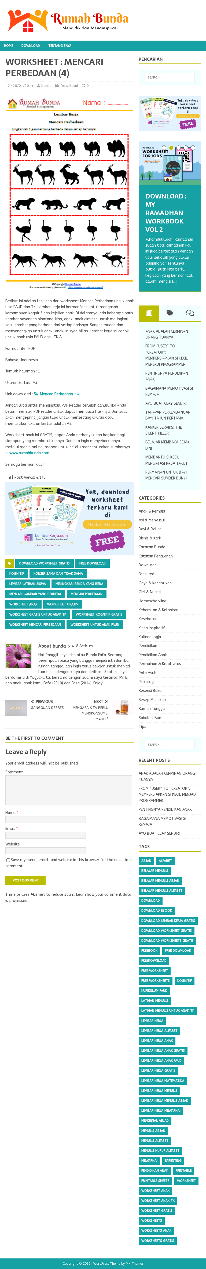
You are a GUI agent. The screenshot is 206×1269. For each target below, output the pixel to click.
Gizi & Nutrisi (150, 592)
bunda (46, 86)
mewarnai (149, 1161)
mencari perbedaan (86, 594)
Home (8, 46)
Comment (14, 772)
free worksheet (154, 971)
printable (184, 1170)
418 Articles (82, 646)
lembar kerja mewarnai (161, 1110)
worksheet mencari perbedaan (35, 625)
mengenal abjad (155, 1120)
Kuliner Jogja (150, 637)
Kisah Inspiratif (152, 628)
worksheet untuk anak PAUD (95, 625)
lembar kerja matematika (162, 1081)
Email (10, 828)
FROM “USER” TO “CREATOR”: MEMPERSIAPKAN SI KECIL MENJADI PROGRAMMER (168, 794)
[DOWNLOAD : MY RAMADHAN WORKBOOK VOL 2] (169, 163)
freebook (149, 950)
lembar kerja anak (157, 1041)
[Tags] (169, 313)
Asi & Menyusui (152, 520)
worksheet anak (23, 604)
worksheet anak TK (158, 1201)
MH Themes (134, 1264)
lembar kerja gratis (158, 1070)
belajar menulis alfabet (161, 891)
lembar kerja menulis (159, 1091)
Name (11, 813)
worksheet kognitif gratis (99, 614)
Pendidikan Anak (153, 655)
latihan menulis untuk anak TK (167, 1010)
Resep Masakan (152, 700)
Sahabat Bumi (151, 718)
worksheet (186, 1181)
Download (30, 46)
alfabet (165, 861)
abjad (146, 861)
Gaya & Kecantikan (155, 583)
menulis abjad (153, 1131)
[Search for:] (169, 77)
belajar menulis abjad (160, 881)
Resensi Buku (150, 690)
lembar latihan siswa (27, 584)
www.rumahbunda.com (29, 453)
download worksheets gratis (167, 941)
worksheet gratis (62, 604)
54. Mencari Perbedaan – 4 (56, 394)
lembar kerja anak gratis (163, 1051)
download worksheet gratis (44, 563)
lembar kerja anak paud (161, 1060)
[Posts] (149, 313)
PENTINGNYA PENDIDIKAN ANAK (165, 809)
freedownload (154, 960)
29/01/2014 (23, 86)
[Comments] (190, 313)
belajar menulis (154, 871)
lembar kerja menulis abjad (164, 1101)
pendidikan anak (154, 1170)
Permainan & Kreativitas (160, 664)
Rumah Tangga (152, 708)
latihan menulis (154, 1001)
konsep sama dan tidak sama (58, 573)
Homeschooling (152, 601)
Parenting (173, 1161)
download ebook (156, 910)
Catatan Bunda (152, 547)
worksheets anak (156, 1230)
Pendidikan (148, 646)
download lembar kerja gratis (168, 921)
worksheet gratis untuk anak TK (37, 614)
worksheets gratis (157, 1241)
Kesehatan (148, 619)
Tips (142, 726)
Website (12, 844)
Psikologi (146, 682)
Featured (146, 574)
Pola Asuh (147, 673)
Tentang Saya (59, 46)
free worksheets (155, 981)
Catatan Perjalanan (156, 556)
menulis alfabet (154, 1141)
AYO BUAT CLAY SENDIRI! (166, 403)
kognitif (16, 573)
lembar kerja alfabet (159, 1031)
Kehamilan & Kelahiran (158, 610)
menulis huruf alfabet (160, 1151)
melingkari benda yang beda (79, 584)
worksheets (151, 1220)
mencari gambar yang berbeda (35, 594)
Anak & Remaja (152, 511)
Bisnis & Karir (150, 538)
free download (92, 563)
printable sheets (155, 1181)
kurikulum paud (154, 991)
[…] (174, 281)
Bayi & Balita (150, 529)
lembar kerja (152, 1021)
